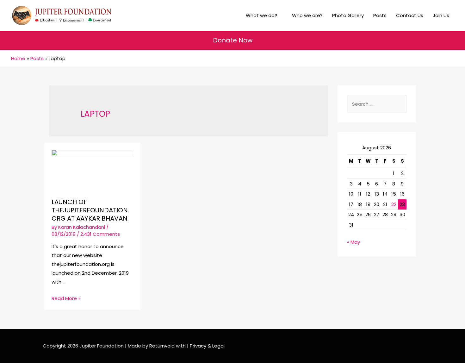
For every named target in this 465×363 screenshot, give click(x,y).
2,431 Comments (100, 234)
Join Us (441, 15)
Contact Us (409, 15)
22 (393, 204)
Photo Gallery (348, 15)
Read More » (66, 298)
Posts (380, 15)
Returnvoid (162, 345)
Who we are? (307, 15)
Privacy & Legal (207, 345)
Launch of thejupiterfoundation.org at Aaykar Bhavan (90, 210)
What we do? (261, 15)
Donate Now (232, 40)
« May (353, 242)
